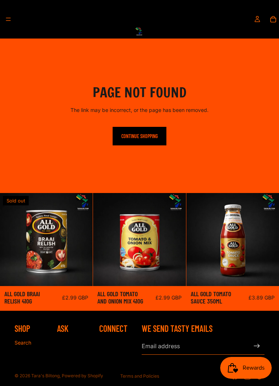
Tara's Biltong (45, 375)
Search (23, 342)
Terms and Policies (139, 376)
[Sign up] (256, 346)
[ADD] (174, 274)
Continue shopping (139, 136)
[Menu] (8, 19)
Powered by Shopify (82, 375)
